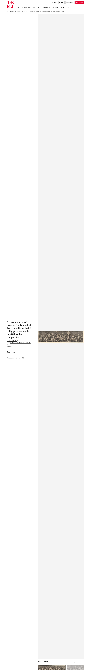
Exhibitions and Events (28, 7)
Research (56, 7)
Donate (61, 2)
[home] (7, 11)
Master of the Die (12, 340)
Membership (69, 2)
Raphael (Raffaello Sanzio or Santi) (20, 342)
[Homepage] (10, 4)
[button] (61, 337)
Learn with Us (46, 7)
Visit (18, 7)
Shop (62, 7)
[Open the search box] (68, 7)
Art (39, 7)
